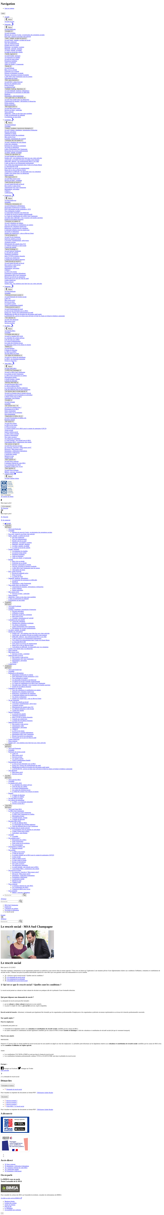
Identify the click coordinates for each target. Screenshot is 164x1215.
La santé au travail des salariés (14, 52)
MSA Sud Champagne (11, 905)
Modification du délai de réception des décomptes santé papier (23, 314)
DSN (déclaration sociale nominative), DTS (18, 209)
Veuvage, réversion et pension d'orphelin (17, 75)
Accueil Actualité (10, 402)
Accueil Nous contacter (12, 461)
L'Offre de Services (10, 427)
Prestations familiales (11, 61)
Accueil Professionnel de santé (14, 309)
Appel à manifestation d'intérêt (14, 305)
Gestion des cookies (11, 1203)
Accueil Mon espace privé (12, 108)
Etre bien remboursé (11, 42)
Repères (7, 346)
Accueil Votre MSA (11, 368)
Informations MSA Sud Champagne (15, 275)
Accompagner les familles (12, 57)
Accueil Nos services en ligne (13, 446)
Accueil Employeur (10, 200)
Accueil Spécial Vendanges (13, 251)
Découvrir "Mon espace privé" (14, 449)
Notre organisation (10, 411)
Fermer (9, 527)
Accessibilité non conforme (13, 1210)
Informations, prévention (12, 189)
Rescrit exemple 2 (11, 1102)
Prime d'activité (9, 85)
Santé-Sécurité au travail (12, 182)
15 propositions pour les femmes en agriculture (18, 395)
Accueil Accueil (9, 21)
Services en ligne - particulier (13, 110)
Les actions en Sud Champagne (14, 374)
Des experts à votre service (13, 186)
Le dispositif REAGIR (11, 166)
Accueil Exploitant (10, 125)
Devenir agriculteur (10, 132)
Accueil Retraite (9, 68)
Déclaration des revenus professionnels (16, 151)
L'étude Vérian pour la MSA (13, 396)
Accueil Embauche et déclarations (15, 206)
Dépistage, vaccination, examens (14, 47)
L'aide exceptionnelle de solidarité (15, 115)
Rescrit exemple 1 (11, 1104)
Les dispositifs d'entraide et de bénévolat (17, 212)
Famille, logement (10, 54)
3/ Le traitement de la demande (15, 979)
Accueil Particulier (10, 29)
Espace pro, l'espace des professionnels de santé (19, 312)
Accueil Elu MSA (10, 331)
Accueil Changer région (12, 478)
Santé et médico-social (11, 432)
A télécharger (9, 192)
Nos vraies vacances (11, 437)
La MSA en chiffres (10, 352)
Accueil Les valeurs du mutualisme (15, 357)
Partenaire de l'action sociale (13, 295)
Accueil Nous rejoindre (12, 470)
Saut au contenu (9, 8)
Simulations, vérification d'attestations (16, 451)
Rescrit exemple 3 (11, 1100)
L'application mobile (11, 454)
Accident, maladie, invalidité (13, 50)
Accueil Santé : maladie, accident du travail (17, 40)
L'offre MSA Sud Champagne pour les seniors (18, 76)
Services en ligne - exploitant (13, 180)
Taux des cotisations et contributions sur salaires (19, 225)
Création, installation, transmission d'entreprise (18, 128)
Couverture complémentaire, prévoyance (17, 240)
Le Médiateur (9, 1208)
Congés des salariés (10, 247)
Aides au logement (10, 62)
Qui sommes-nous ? (11, 405)
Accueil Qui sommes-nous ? (13, 407)
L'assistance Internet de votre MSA (15, 463)
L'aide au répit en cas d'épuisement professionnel (19, 163)
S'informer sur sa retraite (12, 71)
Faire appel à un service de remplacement (17, 168)
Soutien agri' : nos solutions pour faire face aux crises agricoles (23, 158)
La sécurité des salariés (11, 252)
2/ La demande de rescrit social (15, 977)
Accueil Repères (9, 348)
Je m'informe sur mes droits (13, 117)
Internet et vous (9, 456)
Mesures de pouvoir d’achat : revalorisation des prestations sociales (25, 35)
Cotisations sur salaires (12, 221)
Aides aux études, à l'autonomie (14, 64)
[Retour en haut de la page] (2, 1213)
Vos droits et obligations (12, 147)
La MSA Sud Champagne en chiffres (16, 375)
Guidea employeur (10, 280)
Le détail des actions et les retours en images (18, 345)
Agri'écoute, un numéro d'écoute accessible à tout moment (22, 160)
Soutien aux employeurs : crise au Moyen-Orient (19, 233)
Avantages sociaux (10, 242)
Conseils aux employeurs (12, 258)
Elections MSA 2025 (11, 382)
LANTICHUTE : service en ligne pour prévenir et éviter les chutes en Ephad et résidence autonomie (35, 316)
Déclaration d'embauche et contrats (15, 207)
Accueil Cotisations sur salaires (14, 223)
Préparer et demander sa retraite (14, 73)
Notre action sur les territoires (13, 412)
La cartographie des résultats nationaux (16, 388)
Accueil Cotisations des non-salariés (15, 142)
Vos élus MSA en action (12, 353)
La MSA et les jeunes (11, 425)
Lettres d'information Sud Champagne (16, 149)
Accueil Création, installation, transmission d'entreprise (21, 130)
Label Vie (7, 298)
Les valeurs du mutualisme (12, 355)
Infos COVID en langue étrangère (15, 256)
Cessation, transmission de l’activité (15, 138)
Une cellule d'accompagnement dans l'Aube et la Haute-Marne (23, 165)
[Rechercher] (24, 895)
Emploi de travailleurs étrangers (14, 219)
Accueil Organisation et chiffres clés (15, 418)
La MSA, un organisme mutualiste (15, 359)
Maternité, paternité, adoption (13, 49)
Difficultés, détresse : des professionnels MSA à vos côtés (22, 161)
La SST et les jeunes (11, 271)
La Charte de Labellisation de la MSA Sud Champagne (21, 216)
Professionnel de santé (11, 307)
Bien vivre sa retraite (11, 70)
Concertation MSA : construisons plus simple (18, 442)
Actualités (8, 31)
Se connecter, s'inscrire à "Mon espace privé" (18, 447)
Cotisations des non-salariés (13, 140)
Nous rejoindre (9, 468)
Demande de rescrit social (14, 1089)
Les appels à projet (10, 303)
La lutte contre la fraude (12, 433)
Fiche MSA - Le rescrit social (15, 1106)
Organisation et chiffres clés (13, 416)
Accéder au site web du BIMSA (10, 1198)
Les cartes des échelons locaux (14, 343)
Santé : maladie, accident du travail (15, 38)
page (5, 1070)
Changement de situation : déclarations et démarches (20, 101)
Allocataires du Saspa (11, 78)
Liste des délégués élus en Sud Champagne (17, 389)
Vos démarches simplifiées (12, 439)
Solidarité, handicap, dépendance (14, 89)
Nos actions (8, 421)
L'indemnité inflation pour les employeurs (17, 230)
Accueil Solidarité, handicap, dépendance (17, 91)
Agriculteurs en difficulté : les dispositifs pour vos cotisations (23, 171)
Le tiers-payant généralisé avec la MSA (16, 311)
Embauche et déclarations (12, 204)
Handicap (7, 94)
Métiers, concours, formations (13, 472)
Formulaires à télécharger (12, 452)
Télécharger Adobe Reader (45, 1092)
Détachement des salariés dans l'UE (15, 244)
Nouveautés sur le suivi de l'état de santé (17, 278)
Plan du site (8, 1206)
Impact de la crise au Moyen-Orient (15, 170)
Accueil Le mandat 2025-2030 (14, 336)
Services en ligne (10, 302)
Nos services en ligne (11, 444)
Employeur (8, 907)
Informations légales (11, 377)
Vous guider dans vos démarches (14, 97)
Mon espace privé (10, 106)
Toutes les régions (10, 1205)
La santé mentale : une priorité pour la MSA (18, 440)
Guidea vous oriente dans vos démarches (17, 173)
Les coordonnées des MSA (13, 465)
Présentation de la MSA (12, 409)
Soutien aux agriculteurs (12, 154)
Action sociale (9, 430)
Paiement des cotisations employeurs (15, 226)
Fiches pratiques (9, 103)
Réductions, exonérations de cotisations (16, 228)
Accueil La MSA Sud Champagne (15, 372)
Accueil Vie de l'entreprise (12, 237)
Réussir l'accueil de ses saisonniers (15, 277)
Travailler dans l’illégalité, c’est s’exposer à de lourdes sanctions (24, 218)
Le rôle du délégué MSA (12, 386)
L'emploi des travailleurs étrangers (15, 259)
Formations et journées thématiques (15, 273)
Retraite (7, 66)
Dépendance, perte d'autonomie (14, 96)
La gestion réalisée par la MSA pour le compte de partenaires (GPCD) (25, 428)
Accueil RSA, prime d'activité (13, 82)
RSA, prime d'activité (11, 80)
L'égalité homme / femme (12, 379)
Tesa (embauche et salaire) (12, 211)
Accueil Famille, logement (12, 56)
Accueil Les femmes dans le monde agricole (18, 393)
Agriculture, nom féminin (12, 398)
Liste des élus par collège (12, 339)
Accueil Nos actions (11, 423)
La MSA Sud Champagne (12, 370)
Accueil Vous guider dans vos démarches (17, 99)
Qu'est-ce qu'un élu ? (11, 360)
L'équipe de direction (11, 350)
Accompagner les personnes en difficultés (17, 92)
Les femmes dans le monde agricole (15, 391)
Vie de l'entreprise (10, 235)
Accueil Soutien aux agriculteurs (14, 156)
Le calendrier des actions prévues (14, 338)
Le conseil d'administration (13, 341)
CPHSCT (7, 191)
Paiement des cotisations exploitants (15, 146)
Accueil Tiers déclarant (11, 319)
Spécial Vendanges (10, 249)
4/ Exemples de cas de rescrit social (17, 980)
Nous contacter (9, 112)
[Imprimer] (2, 917)
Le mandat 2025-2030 (11, 334)
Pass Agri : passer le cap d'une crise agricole (18, 36)
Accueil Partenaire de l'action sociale (15, 297)
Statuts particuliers (10, 105)
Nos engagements (10, 414)
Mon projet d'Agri (10, 137)
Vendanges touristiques (11, 254)
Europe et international (11, 435)
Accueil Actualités (10, 33)
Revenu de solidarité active (13, 83)
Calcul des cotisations (11, 144)
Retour (10, 19)
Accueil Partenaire (10, 291)
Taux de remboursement (12, 43)
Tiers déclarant (9, 317)
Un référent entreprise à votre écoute (15, 245)
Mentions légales (10, 1201)
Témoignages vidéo (10, 266)
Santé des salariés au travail (13, 239)
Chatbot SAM (9, 458)
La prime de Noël (10, 87)
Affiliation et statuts (10, 133)
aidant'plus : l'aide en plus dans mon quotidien (18, 113)
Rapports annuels (10, 419)
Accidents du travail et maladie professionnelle (18, 214)
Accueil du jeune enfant (12, 59)
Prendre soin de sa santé (12, 45)
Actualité (8, 400)
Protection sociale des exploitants (14, 135)
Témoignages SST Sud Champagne (15, 187)
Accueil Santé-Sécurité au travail (14, 184)
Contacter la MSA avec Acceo (14, 466)
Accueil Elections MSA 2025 (13, 384)
